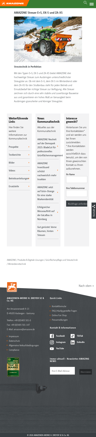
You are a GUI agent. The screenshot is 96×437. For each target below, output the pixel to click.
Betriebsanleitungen (19, 178)
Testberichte (15, 154)
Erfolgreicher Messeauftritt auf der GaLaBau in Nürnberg (45, 213)
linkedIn (80, 342)
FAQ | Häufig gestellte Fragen (64, 310)
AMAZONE (11, 260)
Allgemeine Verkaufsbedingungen (24, 345)
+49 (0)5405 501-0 (22, 320)
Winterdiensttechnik (17, 264)
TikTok (79, 336)
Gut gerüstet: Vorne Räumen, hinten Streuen (46, 231)
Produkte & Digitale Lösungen (31, 260)
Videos (12, 170)
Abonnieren (85, 372)
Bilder (11, 162)
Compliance (14, 350)
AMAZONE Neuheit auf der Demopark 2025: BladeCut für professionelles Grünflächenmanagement (47, 147)
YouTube (60, 348)
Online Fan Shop (59, 315)
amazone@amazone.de (24, 329)
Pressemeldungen (60, 319)
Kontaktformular (59, 306)
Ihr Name (70, 174)
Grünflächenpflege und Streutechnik (62, 260)
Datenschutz (14, 341)
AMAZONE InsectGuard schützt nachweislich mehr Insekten (46, 171)
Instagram (61, 342)
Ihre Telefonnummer (75, 188)
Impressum (14, 336)
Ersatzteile (14, 186)
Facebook (60, 336)
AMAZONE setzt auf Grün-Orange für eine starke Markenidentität (45, 193)
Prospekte (13, 146)
